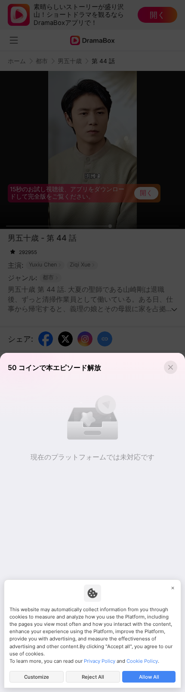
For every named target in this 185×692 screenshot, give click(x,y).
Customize (36, 677)
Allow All (149, 677)
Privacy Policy (99, 661)
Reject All (93, 677)
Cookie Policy (142, 661)
